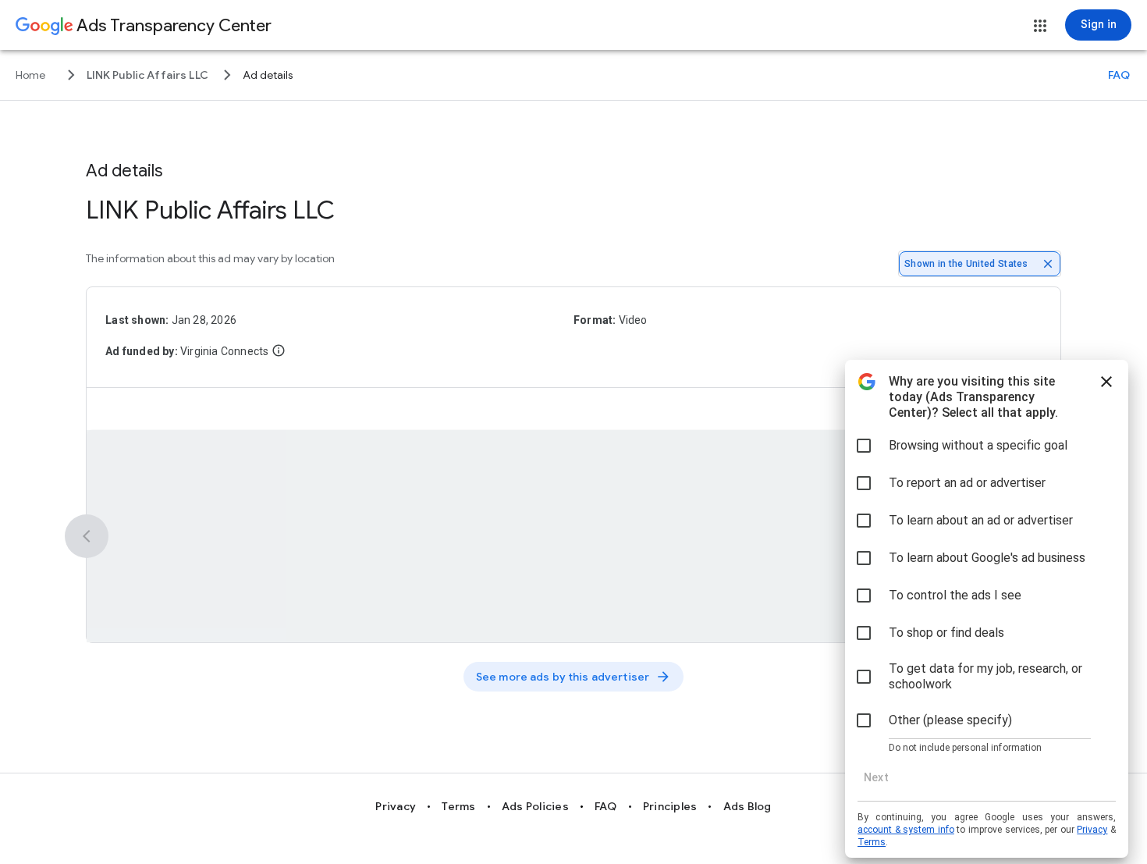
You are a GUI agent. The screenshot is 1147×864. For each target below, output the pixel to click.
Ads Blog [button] (747, 806)
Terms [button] (458, 806)
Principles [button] (670, 806)
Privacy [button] (395, 806)
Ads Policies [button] (535, 806)
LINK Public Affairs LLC (210, 210)
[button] (1040, 25)
